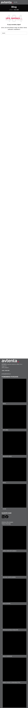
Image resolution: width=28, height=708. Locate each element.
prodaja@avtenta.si (6, 373)
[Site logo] (7, 2)
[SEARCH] (25, 33)
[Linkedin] (3, 516)
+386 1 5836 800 (5, 370)
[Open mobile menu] (26, 2)
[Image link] (10, 360)
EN (16, 2)
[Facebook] (6, 516)
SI (14, 2)
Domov (11, 9)
